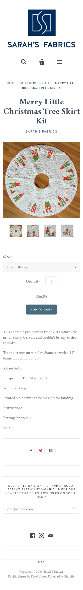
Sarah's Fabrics (41, 131)
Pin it (41, 450)
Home (10, 83)
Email (51, 450)
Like (31, 450)
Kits (48, 83)
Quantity (33, 281)
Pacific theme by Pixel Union (27, 576)
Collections (30, 83)
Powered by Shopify (61, 576)
